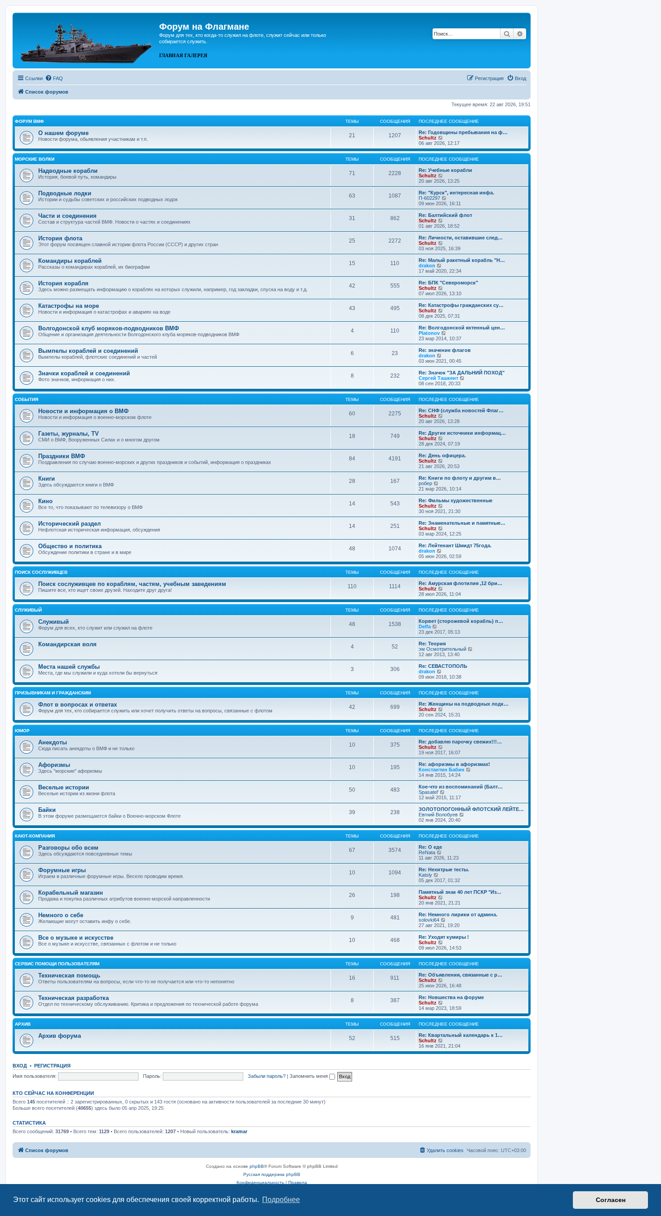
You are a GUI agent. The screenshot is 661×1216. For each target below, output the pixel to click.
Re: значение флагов (445, 350)
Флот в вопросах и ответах (77, 704)
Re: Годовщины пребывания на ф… (463, 132)
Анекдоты (52, 742)
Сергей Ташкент (438, 378)
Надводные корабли (68, 170)
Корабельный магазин (70, 892)
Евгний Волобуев (438, 814)
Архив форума (59, 1035)
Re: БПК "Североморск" (448, 282)
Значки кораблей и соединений (84, 373)
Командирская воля (67, 644)
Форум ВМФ (29, 121)
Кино (45, 501)
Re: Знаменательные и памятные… (462, 523)
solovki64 (429, 920)
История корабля (63, 283)
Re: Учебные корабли (445, 170)
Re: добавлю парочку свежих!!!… (460, 741)
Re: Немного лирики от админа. (458, 914)
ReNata (427, 852)
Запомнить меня (309, 1076)
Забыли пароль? (267, 1076)
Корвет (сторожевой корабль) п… (461, 621)
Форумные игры (62, 870)
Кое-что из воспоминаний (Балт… (461, 786)
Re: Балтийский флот (445, 215)
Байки (47, 809)
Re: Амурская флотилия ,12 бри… (460, 583)
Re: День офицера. (442, 455)
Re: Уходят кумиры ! (444, 937)
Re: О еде (430, 847)
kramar (239, 1131)
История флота (60, 238)
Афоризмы (54, 764)
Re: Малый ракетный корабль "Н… (462, 260)
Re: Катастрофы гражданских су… (461, 305)
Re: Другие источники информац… (462, 433)
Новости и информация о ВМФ (83, 411)
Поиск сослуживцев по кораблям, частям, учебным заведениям (132, 584)
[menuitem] (54, 78)
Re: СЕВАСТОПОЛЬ (443, 666)
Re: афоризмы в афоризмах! (454, 764)
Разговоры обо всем (68, 847)
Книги (46, 478)
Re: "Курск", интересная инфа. (456, 192)
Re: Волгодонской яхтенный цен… (462, 327)
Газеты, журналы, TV (68, 433)
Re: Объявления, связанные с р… (460, 974)
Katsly (425, 875)
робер (425, 483)
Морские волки (34, 159)
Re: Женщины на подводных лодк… (464, 704)
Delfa (425, 626)
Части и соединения (67, 215)
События (26, 399)
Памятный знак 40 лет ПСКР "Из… (460, 892)
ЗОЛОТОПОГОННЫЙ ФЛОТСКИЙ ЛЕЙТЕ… (471, 809)
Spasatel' (428, 792)
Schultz (428, 137)
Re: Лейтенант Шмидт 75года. (455, 545)
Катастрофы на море (68, 305)
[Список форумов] (87, 39)
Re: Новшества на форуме (451, 997)
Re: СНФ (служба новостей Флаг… (461, 410)
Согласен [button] (610, 1199)
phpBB (257, 1166)
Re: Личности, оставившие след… (461, 237)
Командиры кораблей (70, 260)
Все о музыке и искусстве (75, 937)
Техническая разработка (73, 998)
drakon (427, 265)
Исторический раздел (69, 523)
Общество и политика (70, 546)
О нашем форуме (63, 133)
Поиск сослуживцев (41, 572)
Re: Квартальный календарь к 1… (461, 1035)
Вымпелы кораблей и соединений (88, 350)
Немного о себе (60, 915)
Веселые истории (63, 787)
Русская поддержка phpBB (271, 1174)
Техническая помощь (69, 975)
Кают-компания (35, 835)
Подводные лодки (64, 193)
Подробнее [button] (281, 1199)
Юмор (22, 730)
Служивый (28, 610)
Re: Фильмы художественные (455, 500)
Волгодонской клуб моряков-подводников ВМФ (108, 328)
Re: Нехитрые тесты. (444, 869)
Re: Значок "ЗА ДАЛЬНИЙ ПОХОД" (462, 372)
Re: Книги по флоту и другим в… (460, 478)
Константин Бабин (441, 769)
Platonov (429, 333)
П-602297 (429, 198)
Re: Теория (432, 643)
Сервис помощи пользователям (57, 963)
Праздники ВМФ (61, 456)
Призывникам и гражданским (53, 692)
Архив (23, 1024)
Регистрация (52, 1065)
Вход (20, 1065)
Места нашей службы (69, 666)
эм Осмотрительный (442, 649)
